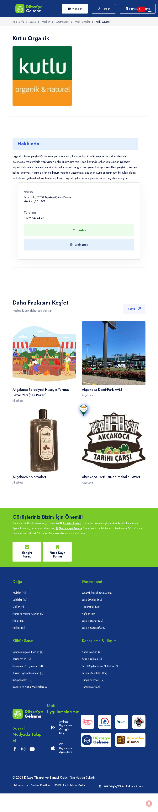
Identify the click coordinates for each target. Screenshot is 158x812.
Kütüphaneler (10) (22, 680)
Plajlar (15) (18, 621)
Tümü (131, 309)
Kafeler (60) (89, 614)
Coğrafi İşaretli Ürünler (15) (97, 593)
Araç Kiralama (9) (92, 659)
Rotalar (106, 9)
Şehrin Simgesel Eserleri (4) (28, 652)
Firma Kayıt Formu (70, 528)
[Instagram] (23, 750)
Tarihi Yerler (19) (22, 659)
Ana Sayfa (18, 22)
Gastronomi (62, 22)
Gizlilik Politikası (41, 785)
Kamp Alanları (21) (92, 652)
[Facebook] (15, 750)
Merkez (46, 22)
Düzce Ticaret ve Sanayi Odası (46, 777)
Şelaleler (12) (20, 600)
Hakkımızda (20, 785)
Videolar (77, 9)
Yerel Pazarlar (82, 22)
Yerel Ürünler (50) (92, 600)
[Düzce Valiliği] (87, 722)
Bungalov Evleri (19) (93, 680)
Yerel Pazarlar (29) (92, 621)
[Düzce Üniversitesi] (122, 722)
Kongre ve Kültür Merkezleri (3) (30, 687)
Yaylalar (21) (19, 593)
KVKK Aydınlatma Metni (69, 785)
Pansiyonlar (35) (91, 687)
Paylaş (81, 230)
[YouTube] (32, 750)
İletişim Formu (72, 523)
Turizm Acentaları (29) (94, 673)
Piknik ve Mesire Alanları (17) (28, 614)
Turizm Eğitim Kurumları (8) (28, 673)
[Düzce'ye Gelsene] (28, 8)
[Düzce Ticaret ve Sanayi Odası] (138, 722)
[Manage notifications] (149, 803)
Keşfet (32, 22)
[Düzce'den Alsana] (130, 740)
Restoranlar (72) (91, 607)
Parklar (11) (19, 628)
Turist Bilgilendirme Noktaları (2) (100, 666)
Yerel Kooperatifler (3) (94, 628)
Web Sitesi (81, 245)
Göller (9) (18, 607)
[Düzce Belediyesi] (104, 722)
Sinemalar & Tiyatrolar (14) (28, 666)
